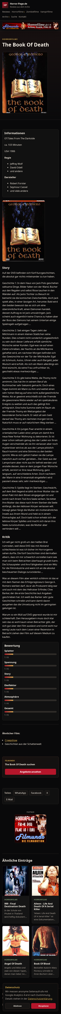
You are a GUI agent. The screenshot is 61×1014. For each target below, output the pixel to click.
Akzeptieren (43, 1006)
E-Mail (9, 799)
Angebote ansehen (30, 771)
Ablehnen (17, 1006)
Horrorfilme (17, 11)
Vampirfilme (46, 11)
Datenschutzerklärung (40, 998)
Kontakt (22, 16)
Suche (14, 16)
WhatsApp (20, 792)
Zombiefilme (32, 11)
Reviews (6, 11)
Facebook (36, 792)
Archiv (5, 16)
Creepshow (11, 740)
